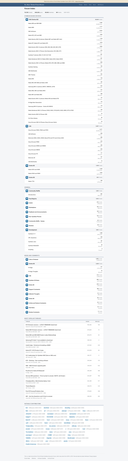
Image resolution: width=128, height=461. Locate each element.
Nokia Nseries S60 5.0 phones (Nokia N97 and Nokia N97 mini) (45, 39)
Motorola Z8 (31, 157)
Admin (31, 203)
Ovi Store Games (32, 118)
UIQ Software (32, 134)
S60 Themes (31, 75)
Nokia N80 (31, 27)
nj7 (45, 410)
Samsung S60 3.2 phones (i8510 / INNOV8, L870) (41, 86)
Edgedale (49, 438)
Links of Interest (33, 259)
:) (65, 429)
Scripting (30, 249)
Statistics (34, 458)
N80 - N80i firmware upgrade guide (36, 365)
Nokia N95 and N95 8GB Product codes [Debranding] (41, 335)
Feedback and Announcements (38, 212)
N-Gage (30, 267)
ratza (70, 432)
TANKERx (28, 438)
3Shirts (27, 441)
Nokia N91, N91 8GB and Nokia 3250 (38, 82)
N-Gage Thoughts (33, 271)
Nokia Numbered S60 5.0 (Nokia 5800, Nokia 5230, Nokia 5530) (45, 59)
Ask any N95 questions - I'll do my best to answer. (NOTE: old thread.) (45, 376)
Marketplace (32, 207)
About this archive (79, 1)
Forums (80, 4)
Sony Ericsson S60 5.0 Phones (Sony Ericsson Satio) (42, 122)
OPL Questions (32, 237)
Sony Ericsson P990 (33, 142)
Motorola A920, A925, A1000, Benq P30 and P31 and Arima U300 (46, 138)
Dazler (46, 423)
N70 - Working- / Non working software (37, 360)
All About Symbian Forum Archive (34, 4)
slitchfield (46, 407)
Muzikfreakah (71, 438)
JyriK (27, 423)
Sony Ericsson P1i (33, 154)
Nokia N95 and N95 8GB (34, 23)
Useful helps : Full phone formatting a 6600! (38, 345)
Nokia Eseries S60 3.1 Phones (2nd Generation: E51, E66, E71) (44, 51)
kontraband (50, 413)
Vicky (69, 435)
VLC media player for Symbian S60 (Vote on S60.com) (41, 355)
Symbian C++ (32, 233)
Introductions (32, 194)
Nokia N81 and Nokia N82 (35, 94)
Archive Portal (51, 458)
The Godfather (29, 432)
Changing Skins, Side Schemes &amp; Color (38, 381)
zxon (46, 441)
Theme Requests (30, 386)
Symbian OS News (34, 280)
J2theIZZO (28, 413)
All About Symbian (42, 458)
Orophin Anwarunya (31, 444)
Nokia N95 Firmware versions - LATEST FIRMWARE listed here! (43, 330)
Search (85, 4)
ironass (48, 429)
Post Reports (33, 198)
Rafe (27, 410)
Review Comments (34, 312)
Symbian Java (32, 241)
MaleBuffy (72, 416)
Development (33, 230)
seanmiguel (29, 435)
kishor (51, 432)
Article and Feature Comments (37, 303)
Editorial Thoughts (34, 294)
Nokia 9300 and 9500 (34, 173)
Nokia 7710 (31, 181)
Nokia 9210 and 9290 (34, 169)
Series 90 (32, 177)
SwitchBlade (67, 423)
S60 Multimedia (32, 71)
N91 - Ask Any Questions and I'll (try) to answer (39, 396)
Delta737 (28, 420)
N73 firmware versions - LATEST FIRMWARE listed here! (41, 325)
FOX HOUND (50, 416)
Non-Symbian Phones (35, 216)
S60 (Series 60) (33, 19)
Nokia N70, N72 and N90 (35, 35)
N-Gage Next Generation (35, 102)
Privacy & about (92, 456)
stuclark (28, 429)
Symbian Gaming (32, 67)
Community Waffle (34, 191)
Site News (32, 307)
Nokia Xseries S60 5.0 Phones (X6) (37, 114)
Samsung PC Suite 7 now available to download (39, 340)
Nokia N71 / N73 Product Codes (35, 350)
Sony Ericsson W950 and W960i (37, 146)
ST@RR (50, 435)
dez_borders (52, 426)
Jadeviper (64, 410)
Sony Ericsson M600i (34, 149)
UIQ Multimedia (32, 161)
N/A (27, 407)
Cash (84, 429)
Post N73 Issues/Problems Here (35, 391)
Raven (86, 420)
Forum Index (27, 458)
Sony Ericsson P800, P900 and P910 (38, 130)
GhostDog (67, 407)
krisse (67, 420)
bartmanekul (73, 413)
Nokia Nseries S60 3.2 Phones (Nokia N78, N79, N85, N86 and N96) (46, 63)
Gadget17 (28, 416)
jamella (65, 441)
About (94, 4)
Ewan (84, 410)
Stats (90, 4)
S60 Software (32, 31)
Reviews (31, 225)
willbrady (74, 426)
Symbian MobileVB (33, 245)
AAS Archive (101, 4)
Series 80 (32, 165)
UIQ (30, 126)
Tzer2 (48, 420)
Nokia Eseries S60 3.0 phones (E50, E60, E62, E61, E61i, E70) (44, 47)
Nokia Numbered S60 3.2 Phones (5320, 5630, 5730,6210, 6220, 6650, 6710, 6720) (51, 110)
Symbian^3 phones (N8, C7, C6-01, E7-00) (39, 55)
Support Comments (34, 289)
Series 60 (32, 263)
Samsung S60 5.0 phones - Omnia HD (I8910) (40, 106)
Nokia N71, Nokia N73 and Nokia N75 (38, 43)
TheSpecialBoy (30, 426)
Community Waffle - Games (37, 221)
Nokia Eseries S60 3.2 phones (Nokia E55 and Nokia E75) (43, 98)
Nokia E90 (31, 78)
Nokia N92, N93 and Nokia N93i (36, 90)
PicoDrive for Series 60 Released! (35, 370)
